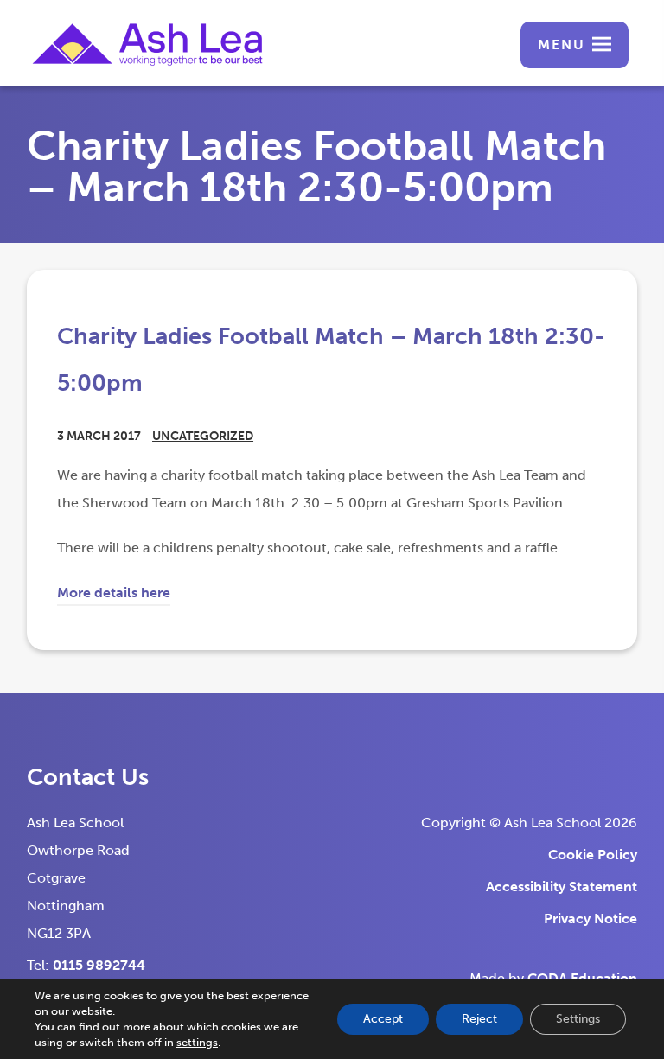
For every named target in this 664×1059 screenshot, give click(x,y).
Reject (479, 1018)
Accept (383, 1018)
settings (197, 1042)
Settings (578, 1018)
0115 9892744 (99, 965)
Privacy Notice (590, 918)
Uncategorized (202, 436)
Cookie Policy (592, 854)
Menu (561, 44)
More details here (113, 595)
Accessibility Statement (561, 886)
